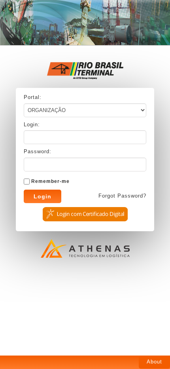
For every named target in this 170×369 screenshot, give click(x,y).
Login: (32, 124)
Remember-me (50, 181)
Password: (37, 151)
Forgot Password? (122, 196)
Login (42, 196)
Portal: (33, 97)
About (154, 362)
